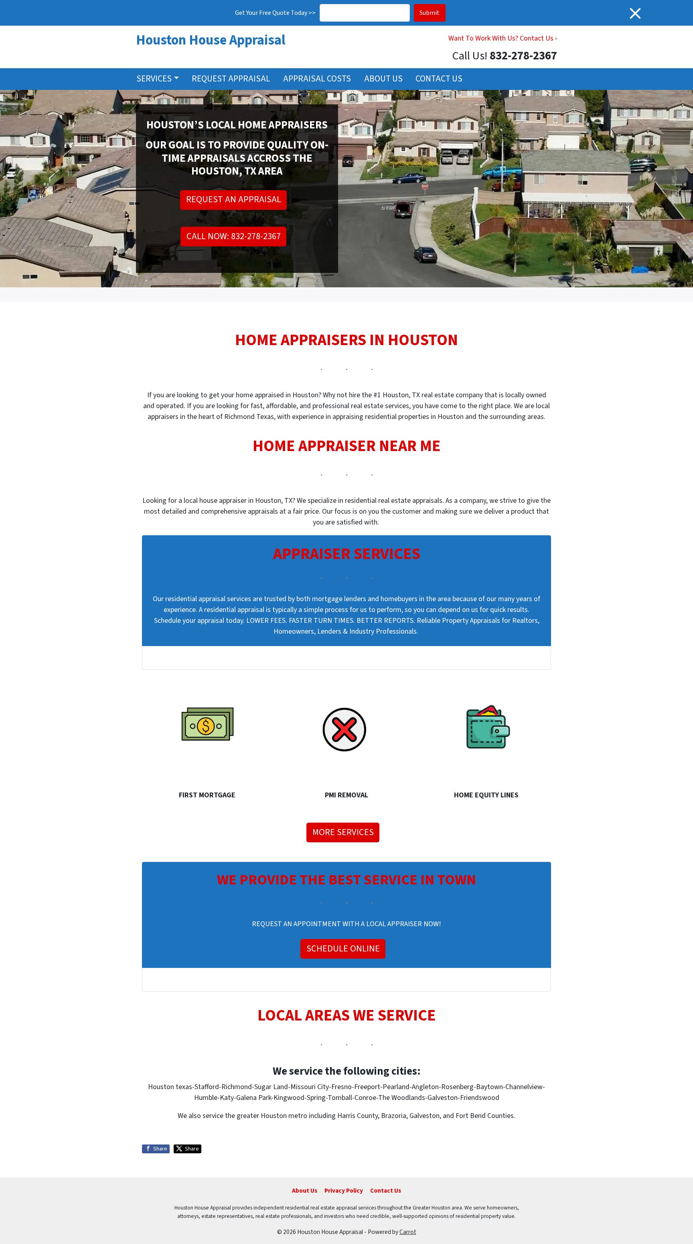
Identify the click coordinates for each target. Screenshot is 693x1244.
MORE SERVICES (343, 832)
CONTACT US (438, 79)
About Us (304, 1190)
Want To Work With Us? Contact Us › (502, 38)
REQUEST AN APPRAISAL (233, 199)
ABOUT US (383, 79)
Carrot (407, 1232)
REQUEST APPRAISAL (231, 79)
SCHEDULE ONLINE (343, 948)
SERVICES (154, 79)
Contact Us (385, 1190)
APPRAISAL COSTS (317, 79)
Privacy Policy (343, 1190)
